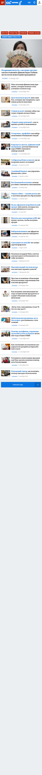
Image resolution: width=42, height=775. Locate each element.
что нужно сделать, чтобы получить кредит (25, 220)
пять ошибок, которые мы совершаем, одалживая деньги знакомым (25, 100)
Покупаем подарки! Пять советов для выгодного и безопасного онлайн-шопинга (25, 256)
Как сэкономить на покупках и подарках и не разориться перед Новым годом (25, 347)
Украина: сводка (34, 33)
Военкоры (23, 33)
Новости (5, 33)
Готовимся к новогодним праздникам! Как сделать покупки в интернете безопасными (25, 360)
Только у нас (13, 33)
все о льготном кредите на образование (26, 195)
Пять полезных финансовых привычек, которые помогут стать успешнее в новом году (25, 86)
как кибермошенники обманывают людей (25, 134)
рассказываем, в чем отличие (24, 320)
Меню (2, 2)
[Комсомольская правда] (12, 2)
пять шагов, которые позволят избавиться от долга (25, 207)
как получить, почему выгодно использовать (25, 372)
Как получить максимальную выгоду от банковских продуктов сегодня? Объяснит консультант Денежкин (25, 295)
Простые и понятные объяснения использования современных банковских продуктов (25, 280)
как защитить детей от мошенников (25, 123)
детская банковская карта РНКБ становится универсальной (25, 148)
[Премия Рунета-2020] (20, 3)
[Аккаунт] (39, 2)
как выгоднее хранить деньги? (24, 268)
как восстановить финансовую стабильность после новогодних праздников (20, 72)
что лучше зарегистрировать (25, 244)
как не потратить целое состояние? (25, 161)
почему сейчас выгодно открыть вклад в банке (25, 112)
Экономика (5, 78)
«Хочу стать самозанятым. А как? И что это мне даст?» (25, 308)
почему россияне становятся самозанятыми (26, 183)
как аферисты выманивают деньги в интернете (25, 232)
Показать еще (18, 385)
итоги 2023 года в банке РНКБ (25, 333)
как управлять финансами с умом (25, 172)
